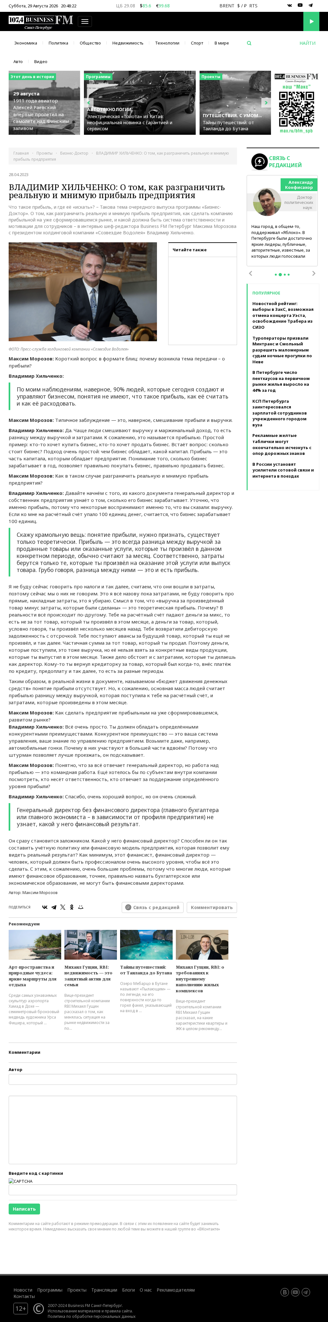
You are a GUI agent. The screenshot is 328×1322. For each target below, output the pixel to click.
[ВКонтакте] (45, 907)
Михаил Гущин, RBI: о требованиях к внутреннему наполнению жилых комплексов (200, 979)
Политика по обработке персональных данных (91, 1316)
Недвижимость (128, 42)
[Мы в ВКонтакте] (289, 5)
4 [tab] (289, 275)
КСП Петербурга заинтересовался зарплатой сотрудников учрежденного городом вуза (279, 413)
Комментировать (212, 907)
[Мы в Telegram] (311, 5)
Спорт (197, 42)
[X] (63, 907)
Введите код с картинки (36, 1173)
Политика (58, 42)
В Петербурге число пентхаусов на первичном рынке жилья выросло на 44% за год (281, 381)
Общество (90, 42)
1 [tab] (276, 275)
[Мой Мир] (81, 907)
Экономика (25, 42)
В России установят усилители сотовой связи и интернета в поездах (283, 470)
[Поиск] (249, 43)
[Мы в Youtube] (300, 5)
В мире (222, 42)
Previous (250, 273)
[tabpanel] (282, 221)
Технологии (167, 42)
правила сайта (118, 1310)
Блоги (128, 1290)
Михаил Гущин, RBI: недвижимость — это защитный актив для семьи (88, 976)
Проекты (76, 1290)
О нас (146, 1290)
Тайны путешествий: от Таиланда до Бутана (146, 970)
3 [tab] (285, 275)
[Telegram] (54, 907)
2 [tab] (280, 274)
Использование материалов (74, 1310)
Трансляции (104, 1290)
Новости (22, 1290)
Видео (40, 61)
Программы (49, 1290)
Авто (18, 61)
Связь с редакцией (156, 907)
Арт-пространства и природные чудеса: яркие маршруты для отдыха (32, 976)
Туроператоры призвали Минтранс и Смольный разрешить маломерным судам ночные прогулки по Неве (282, 350)
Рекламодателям (176, 1290)
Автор (15, 1069)
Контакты (24, 1296)
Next (314, 273)
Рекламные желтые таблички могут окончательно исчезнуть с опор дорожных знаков (281, 444)
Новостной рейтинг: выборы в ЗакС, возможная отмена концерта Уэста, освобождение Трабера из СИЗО (283, 315)
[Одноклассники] (72, 907)
